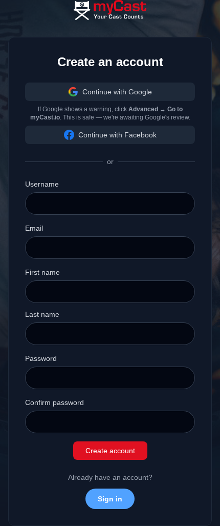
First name (42, 272)
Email (34, 228)
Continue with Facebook (117, 135)
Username (42, 184)
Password (41, 358)
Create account (110, 451)
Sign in (110, 499)
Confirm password (54, 402)
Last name (42, 314)
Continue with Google (117, 92)
